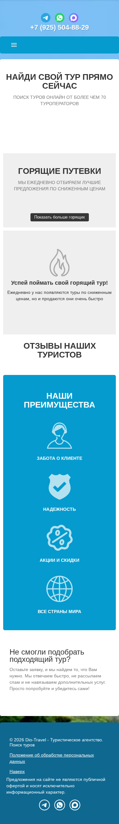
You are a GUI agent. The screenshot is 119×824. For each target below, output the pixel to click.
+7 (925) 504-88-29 (59, 27)
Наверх (17, 771)
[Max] (74, 20)
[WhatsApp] (60, 20)
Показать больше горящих (59, 217)
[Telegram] (46, 20)
